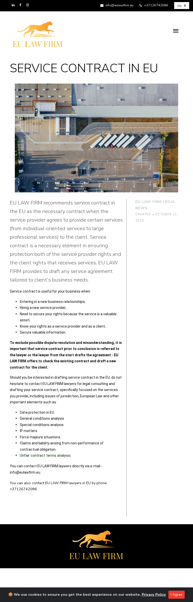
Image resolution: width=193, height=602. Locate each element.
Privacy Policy (154, 594)
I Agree (176, 594)
